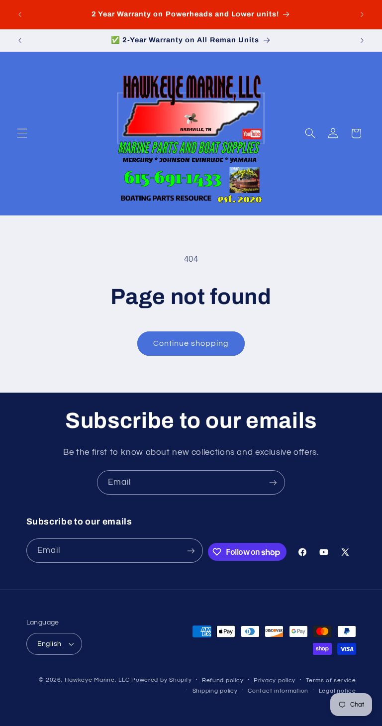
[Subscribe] (273, 482)
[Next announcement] (362, 14)
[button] (21, 133)
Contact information (278, 691)
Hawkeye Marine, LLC (97, 680)
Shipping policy (215, 691)
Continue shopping (191, 343)
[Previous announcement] (20, 14)
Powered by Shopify (161, 680)
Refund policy (223, 680)
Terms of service (331, 680)
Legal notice (337, 691)
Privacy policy (274, 680)
